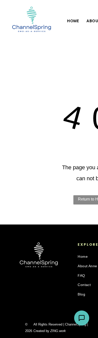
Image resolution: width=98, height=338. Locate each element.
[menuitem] (73, 21)
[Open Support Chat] (81, 318)
